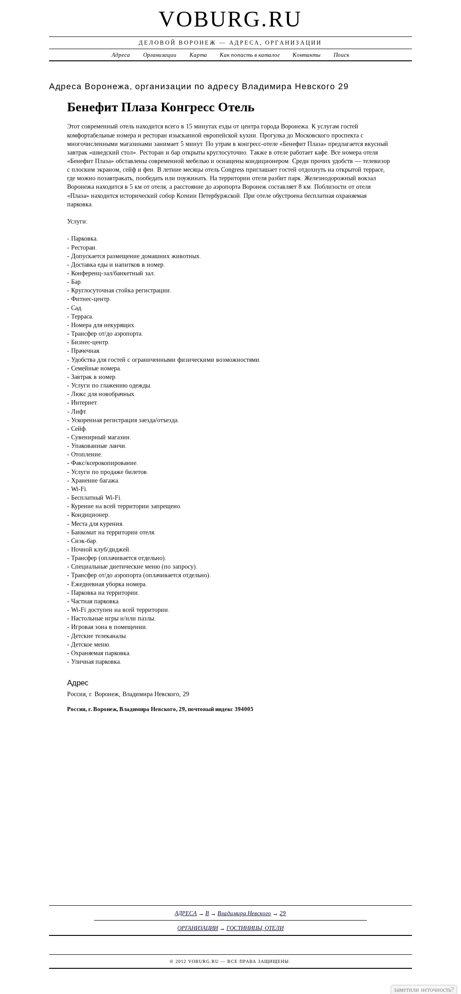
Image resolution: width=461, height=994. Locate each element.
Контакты (307, 54)
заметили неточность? (424, 989)
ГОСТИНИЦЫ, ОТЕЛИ (255, 928)
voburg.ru (230, 19)
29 (283, 913)
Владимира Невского (244, 913)
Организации (159, 54)
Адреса (121, 54)
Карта (198, 54)
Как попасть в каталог (250, 54)
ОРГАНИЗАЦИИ (197, 928)
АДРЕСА (186, 913)
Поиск (341, 54)
